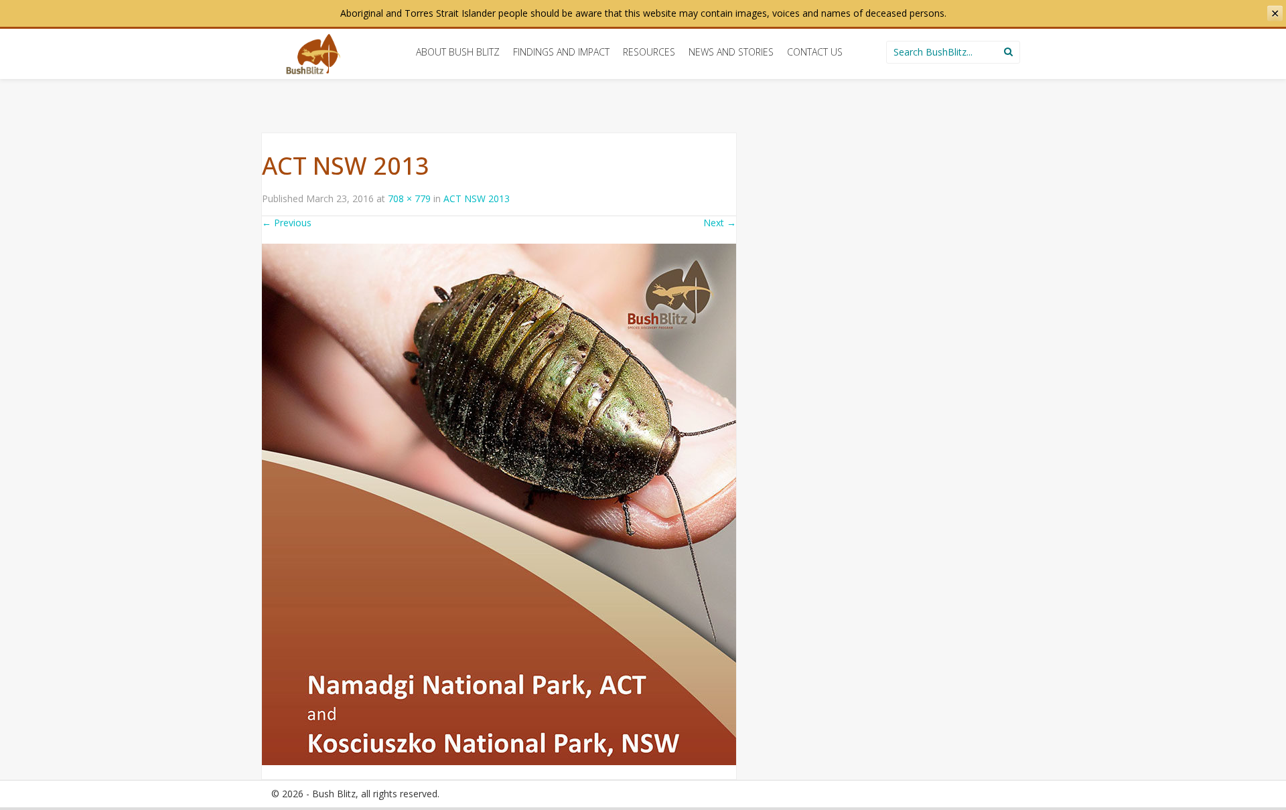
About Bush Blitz (458, 52)
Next (719, 222)
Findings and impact (561, 52)
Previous (286, 222)
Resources (649, 52)
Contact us (815, 52)
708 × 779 (409, 198)
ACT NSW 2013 (476, 198)
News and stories (731, 52)
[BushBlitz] (313, 54)
